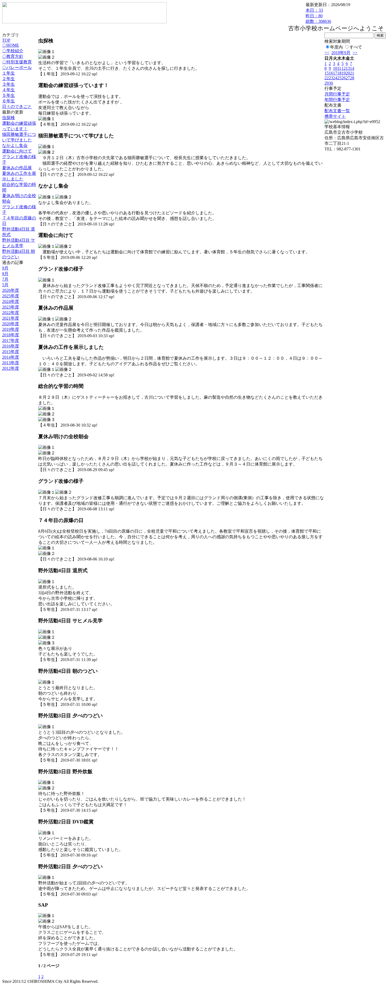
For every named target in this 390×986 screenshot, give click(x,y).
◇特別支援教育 (17, 62)
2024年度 (10, 301)
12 (343, 68)
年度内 (336, 47)
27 (348, 78)
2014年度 (10, 357)
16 (331, 73)
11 (339, 68)
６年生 (8, 101)
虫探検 (8, 117)
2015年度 (10, 351)
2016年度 (10, 346)
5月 (5, 285)
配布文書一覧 (337, 110)
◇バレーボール (17, 67)
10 (335, 68)
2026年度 (10, 290)
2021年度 (10, 318)
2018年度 (10, 335)
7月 (5, 279)
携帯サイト (335, 116)
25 (339, 78)
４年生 (8, 90)
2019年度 (10, 329)
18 (339, 73)
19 (343, 73)
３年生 (8, 84)
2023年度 (10, 307)
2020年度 (10, 324)
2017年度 (10, 340)
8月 (5, 273)
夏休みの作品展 (17, 168)
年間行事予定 (337, 99)
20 (348, 73)
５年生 (8, 95)
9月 (5, 268)
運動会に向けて (17, 151)
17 (335, 73)
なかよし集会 (15, 145)
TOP (6, 40)
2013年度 (10, 362)
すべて (355, 47)
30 (331, 83)
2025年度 (10, 296)
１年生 (8, 73)
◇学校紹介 (12, 51)
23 (331, 78)
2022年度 (10, 312)
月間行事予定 (337, 94)
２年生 (8, 78)
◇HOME (10, 45)
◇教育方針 (12, 56)
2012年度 (10, 368)
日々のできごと (17, 106)
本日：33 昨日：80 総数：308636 (318, 16)
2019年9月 (340, 52)
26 (343, 78)
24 (335, 78)
